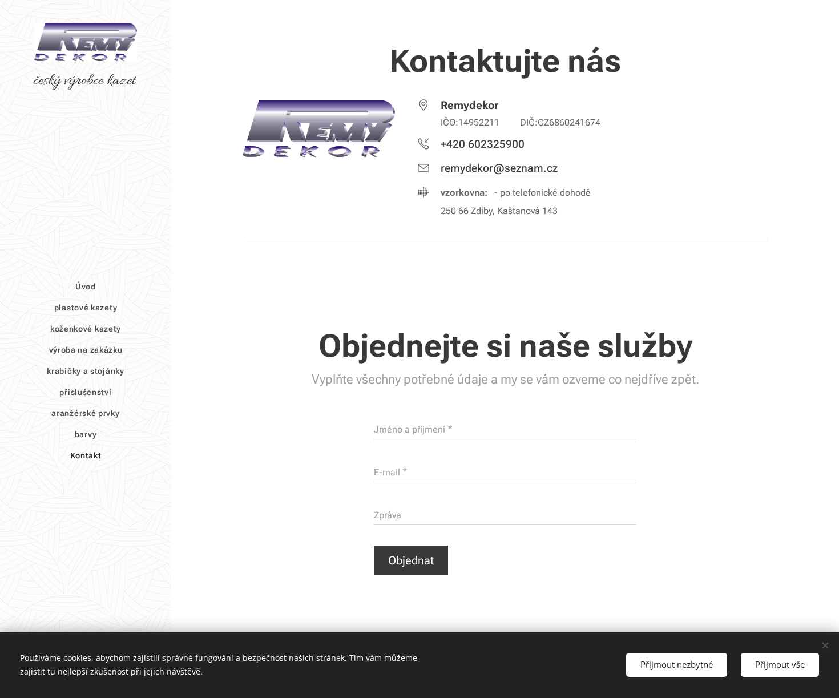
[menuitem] (85, 286)
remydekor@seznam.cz (499, 168)
